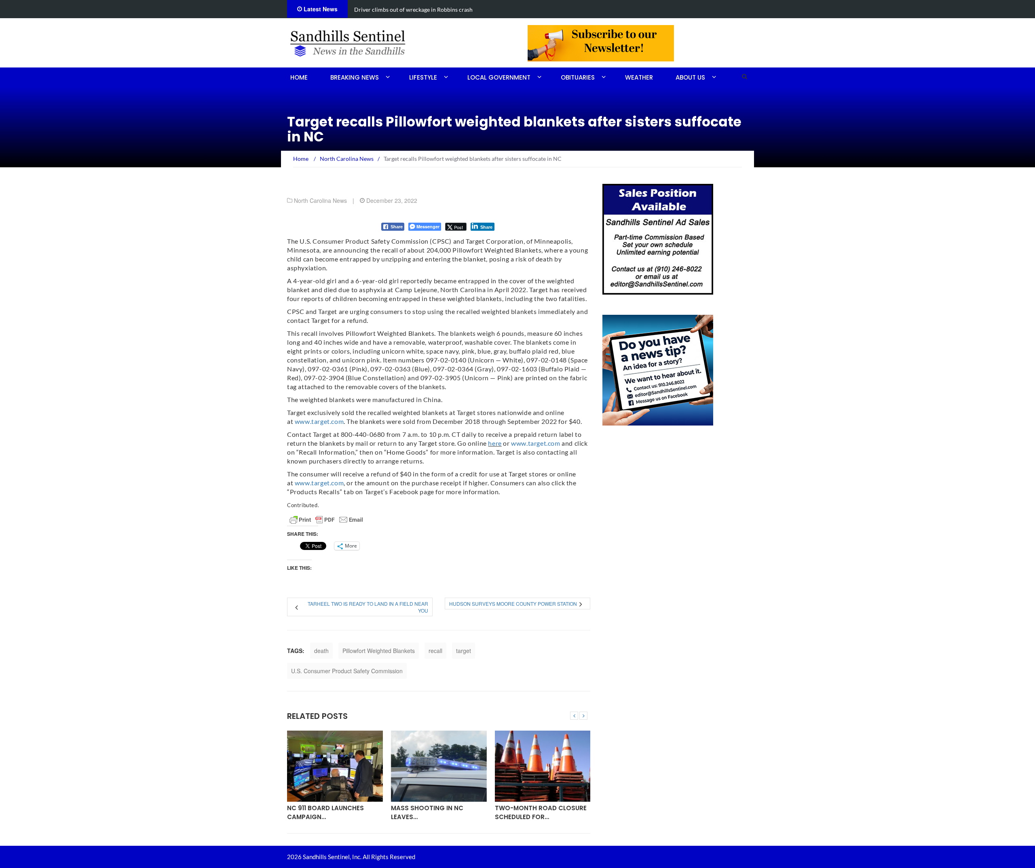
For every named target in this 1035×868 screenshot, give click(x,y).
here (494, 443)
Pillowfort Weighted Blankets (378, 651)
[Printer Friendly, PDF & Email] (326, 520)
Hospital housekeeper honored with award (501, 9)
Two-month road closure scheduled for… (541, 812)
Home (299, 77)
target (463, 651)
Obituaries (578, 77)
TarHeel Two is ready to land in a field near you (368, 607)
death (321, 651)
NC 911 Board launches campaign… (325, 812)
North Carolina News (320, 200)
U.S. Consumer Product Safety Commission (347, 671)
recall (435, 651)
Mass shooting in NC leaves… (427, 812)
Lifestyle (423, 77)
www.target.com (319, 421)
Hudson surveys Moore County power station (513, 603)
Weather (639, 77)
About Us (690, 77)
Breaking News (354, 77)
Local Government (498, 77)
